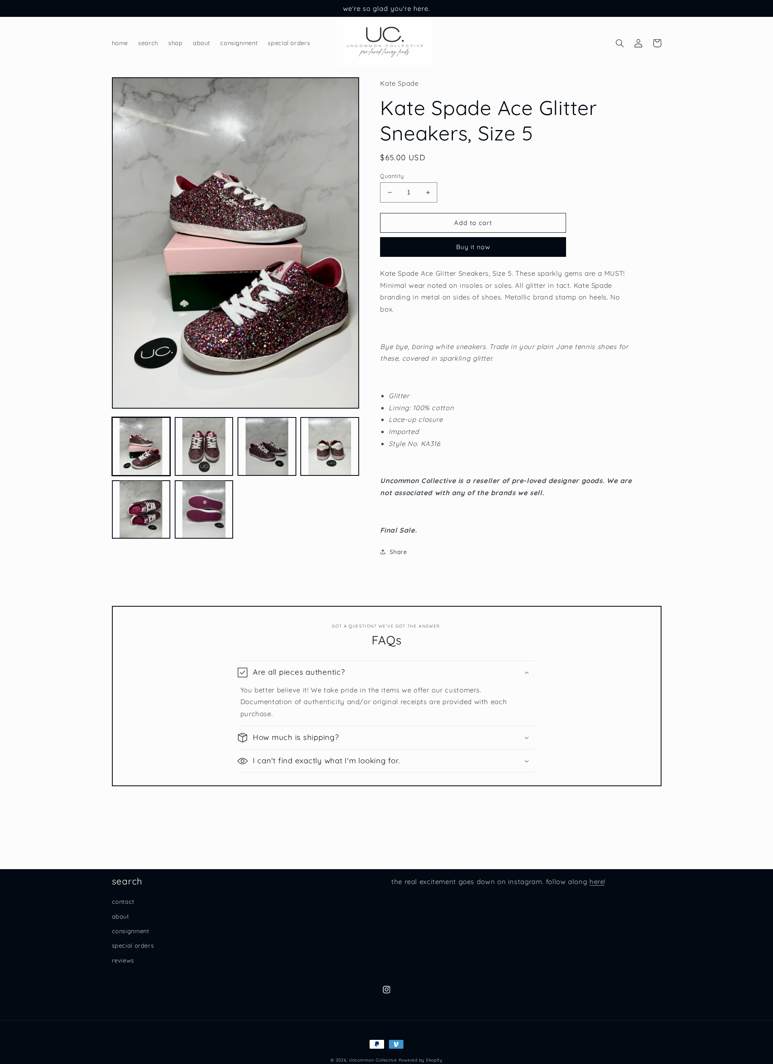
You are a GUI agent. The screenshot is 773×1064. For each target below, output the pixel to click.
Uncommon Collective (373, 1060)
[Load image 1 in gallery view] (141, 446)
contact (123, 901)
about (120, 916)
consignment (130, 931)
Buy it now (473, 247)
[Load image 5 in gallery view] (141, 509)
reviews (123, 960)
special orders (133, 945)
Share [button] (398, 552)
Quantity (392, 175)
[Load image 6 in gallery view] (204, 509)
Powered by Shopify (420, 1060)
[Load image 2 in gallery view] (204, 446)
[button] (620, 43)
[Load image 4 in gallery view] (329, 446)
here (596, 881)
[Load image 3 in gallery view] (267, 446)
